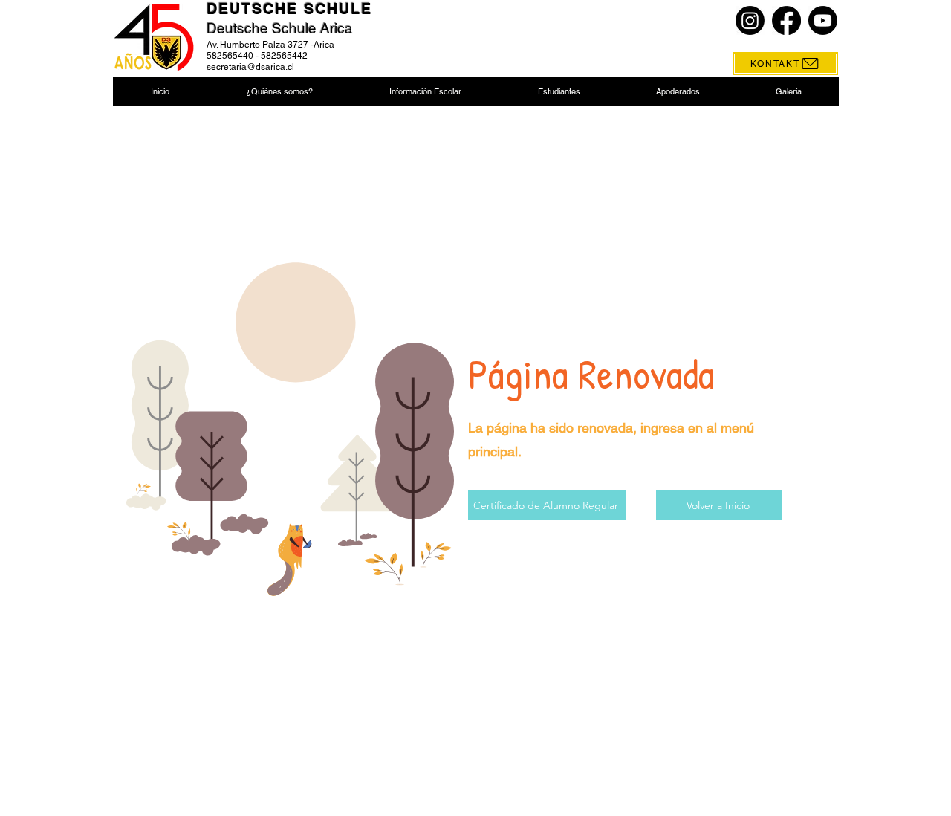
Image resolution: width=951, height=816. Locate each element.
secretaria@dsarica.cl (250, 67)
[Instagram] (750, 20)
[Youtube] (822, 20)
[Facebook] (786, 20)
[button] (279, 91)
